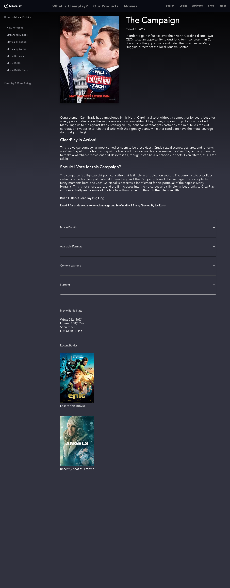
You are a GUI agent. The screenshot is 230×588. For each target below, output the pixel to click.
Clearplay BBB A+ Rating (17, 83)
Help (223, 6)
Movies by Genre (16, 49)
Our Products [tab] (105, 6)
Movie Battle (14, 63)
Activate (197, 6)
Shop (211, 6)
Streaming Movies (17, 35)
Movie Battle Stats (17, 70)
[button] (138, 228)
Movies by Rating (17, 42)
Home (7, 17)
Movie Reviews (15, 56)
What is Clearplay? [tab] (70, 6)
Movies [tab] (130, 6)
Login (183, 6)
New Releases (15, 28)
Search (170, 6)
